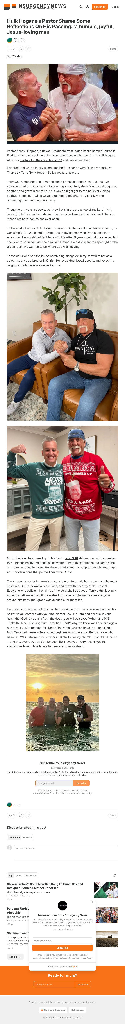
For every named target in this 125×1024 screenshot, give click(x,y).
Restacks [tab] (27, 837)
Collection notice (87, 1002)
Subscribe (99, 6)
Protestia (25, 896)
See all (13, 956)
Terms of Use (77, 954)
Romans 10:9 (101, 618)
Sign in (116, 6)
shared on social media (34, 155)
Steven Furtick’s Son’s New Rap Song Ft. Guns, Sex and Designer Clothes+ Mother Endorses (45, 886)
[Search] (81, 7)
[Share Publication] (87, 7)
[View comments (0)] (21, 49)
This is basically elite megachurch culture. (28, 892)
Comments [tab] (14, 837)
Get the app (77, 1009)
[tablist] (20, 837)
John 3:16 (71, 558)
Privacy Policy (85, 957)
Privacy (66, 1002)
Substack (47, 1017)
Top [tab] (10, 875)
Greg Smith (19, 39)
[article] (62, 892)
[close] (91, 902)
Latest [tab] (18, 875)
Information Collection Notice (61, 957)
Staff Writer (15, 56)
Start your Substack (54, 1009)
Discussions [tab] (30, 875)
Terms (74, 1002)
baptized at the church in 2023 (41, 160)
